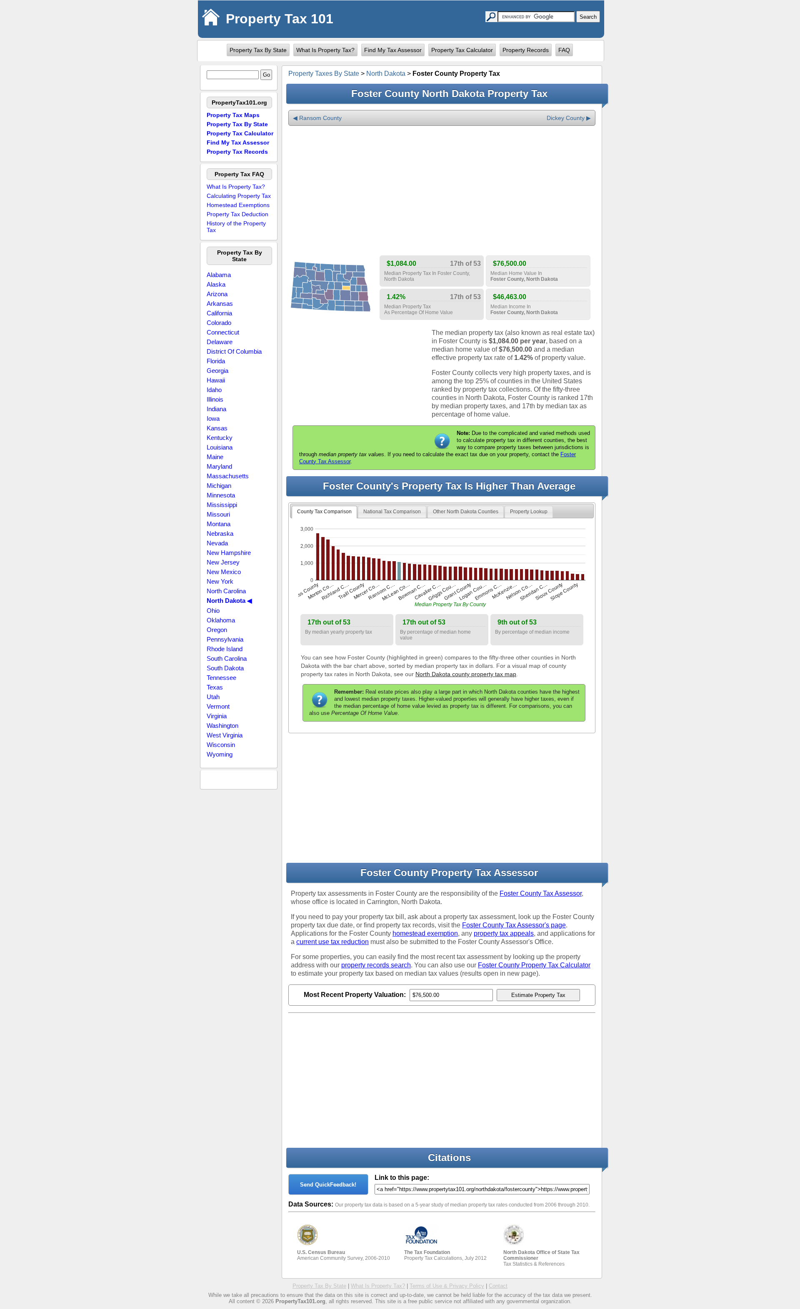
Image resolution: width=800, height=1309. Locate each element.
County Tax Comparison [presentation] (324, 512)
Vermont (218, 706)
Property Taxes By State (323, 73)
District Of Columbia (234, 351)
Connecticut (223, 332)
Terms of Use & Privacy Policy (447, 1286)
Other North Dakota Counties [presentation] (465, 512)
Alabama (219, 274)
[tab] (324, 512)
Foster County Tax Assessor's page (514, 925)
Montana (218, 523)
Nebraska (220, 533)
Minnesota (221, 495)
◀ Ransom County (317, 118)
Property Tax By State (258, 50)
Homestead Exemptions (238, 205)
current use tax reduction (332, 941)
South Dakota (225, 668)
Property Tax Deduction (237, 214)
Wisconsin (221, 744)
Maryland (219, 466)
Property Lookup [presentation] (529, 512)
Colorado (219, 322)
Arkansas (220, 303)
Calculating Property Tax (239, 195)
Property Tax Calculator (462, 50)
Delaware (219, 341)
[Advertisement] (441, 190)
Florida (216, 361)
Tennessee (221, 677)
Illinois (215, 399)
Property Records (525, 50)
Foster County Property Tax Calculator (534, 965)
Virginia (217, 715)
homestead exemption (425, 933)
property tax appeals (504, 933)
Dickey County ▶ (569, 118)
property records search (376, 965)
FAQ (564, 50)
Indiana (216, 408)
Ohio (213, 610)
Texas (215, 687)
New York (220, 581)
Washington (222, 725)
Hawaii (216, 380)
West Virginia (224, 735)
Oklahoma (221, 620)
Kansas (217, 428)
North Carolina (226, 591)
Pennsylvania (225, 639)
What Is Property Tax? (325, 50)
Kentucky (219, 437)
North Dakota (385, 73)
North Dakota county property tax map (465, 674)
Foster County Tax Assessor (541, 893)
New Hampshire (229, 552)
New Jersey (223, 562)
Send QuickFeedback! (328, 1185)
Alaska (216, 284)
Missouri (218, 514)
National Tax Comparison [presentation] (392, 512)
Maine (215, 456)
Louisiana (219, 447)
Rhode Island (224, 648)
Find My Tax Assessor (393, 50)
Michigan (219, 485)
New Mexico (224, 571)
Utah (213, 696)
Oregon (217, 629)
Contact (498, 1286)
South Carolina (227, 658)
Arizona (217, 293)
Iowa (213, 418)
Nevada (217, 543)
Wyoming (219, 754)
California (219, 313)
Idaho (214, 389)
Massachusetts (228, 476)
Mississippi (222, 504)
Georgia (217, 370)
